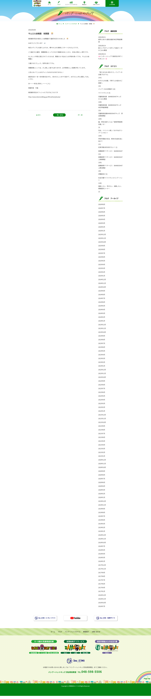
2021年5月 (101, 441)
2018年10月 (102, 542)
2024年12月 (102, 279)
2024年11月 (102, 283)
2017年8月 (101, 576)
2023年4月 (101, 355)
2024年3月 (101, 313)
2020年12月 (102, 460)
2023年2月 (101, 362)
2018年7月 (101, 546)
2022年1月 (101, 411)
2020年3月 (101, 490)
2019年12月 (102, 501)
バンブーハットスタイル (71, 4)
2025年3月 (101, 268)
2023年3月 (101, 358)
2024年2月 (101, 317)
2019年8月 (101, 512)
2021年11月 (102, 418)
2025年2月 (101, 272)
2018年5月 (101, 550)
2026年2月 (101, 227)
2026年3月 (101, 223)
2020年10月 (102, 467)
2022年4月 (101, 400)
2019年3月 (101, 524)
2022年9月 (101, 381)
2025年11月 (102, 238)
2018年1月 (101, 561)
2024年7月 (101, 298)
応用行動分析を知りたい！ (106, 147)
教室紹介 (84, 4)
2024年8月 (101, 294)
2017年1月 (101, 591)
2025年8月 (101, 249)
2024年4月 (101, 309)
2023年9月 (101, 336)
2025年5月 (101, 261)
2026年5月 (101, 216)
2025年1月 (101, 276)
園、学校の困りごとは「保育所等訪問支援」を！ (110, 123)
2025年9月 (101, 246)
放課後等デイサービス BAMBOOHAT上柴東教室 (110, 158)
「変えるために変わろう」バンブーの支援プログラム (110, 73)
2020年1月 (101, 497)
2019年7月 (101, 516)
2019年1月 (101, 531)
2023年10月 (102, 332)
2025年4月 (101, 264)
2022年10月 (102, 377)
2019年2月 (101, 527)
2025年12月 (102, 234)
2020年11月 (102, 463)
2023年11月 (102, 328)
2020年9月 (101, 471)
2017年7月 (101, 580)
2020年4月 (101, 486)
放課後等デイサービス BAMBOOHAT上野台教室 (110, 166)
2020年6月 (101, 482)
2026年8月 (101, 204)
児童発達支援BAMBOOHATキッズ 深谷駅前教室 (110, 114)
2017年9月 (101, 572)
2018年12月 (102, 535)
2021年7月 (101, 433)
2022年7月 (101, 388)
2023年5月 (101, 351)
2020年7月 (101, 479)
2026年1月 (101, 231)
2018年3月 (101, 557)
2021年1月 (101, 456)
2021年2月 (101, 452)
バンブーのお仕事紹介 (105, 89)
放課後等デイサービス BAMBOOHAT (110, 151)
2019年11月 (102, 505)
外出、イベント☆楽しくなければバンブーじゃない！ (110, 131)
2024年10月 (102, 287)
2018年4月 (101, 554)
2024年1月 (101, 321)
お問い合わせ (96, 4)
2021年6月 (101, 437)
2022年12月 (102, 370)
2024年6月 (101, 302)
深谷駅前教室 (34, 653)
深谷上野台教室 (54, 653)
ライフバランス (103, 93)
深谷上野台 (85, 653)
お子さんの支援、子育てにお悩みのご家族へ (110, 82)
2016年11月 (102, 599)
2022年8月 (101, 385)
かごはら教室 (44, 653)
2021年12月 (102, 415)
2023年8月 (101, 340)
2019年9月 (101, 509)
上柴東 (75, 653)
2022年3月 (101, 403)
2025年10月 (102, 242)
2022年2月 (101, 407)
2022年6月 (101, 392)
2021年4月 (101, 445)
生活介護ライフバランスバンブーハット (110, 179)
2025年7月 (101, 253)
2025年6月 (101, 257)
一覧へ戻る (59, 115)
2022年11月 (102, 373)
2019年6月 (101, 520)
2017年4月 (101, 587)
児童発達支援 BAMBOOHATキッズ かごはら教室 (110, 97)
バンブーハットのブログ (71, 23)
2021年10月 (102, 422)
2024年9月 (101, 291)
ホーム (49, 4)
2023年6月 (101, 347)
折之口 (65, 653)
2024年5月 (101, 306)
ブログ (58, 4)
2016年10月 (102, 603)
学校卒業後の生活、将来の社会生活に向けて (110, 140)
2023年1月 (101, 366)
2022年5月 (101, 396)
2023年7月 (101, 343)
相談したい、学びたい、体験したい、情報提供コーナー (110, 187)
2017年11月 (102, 569)
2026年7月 (101, 208)
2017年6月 (101, 584)
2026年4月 (101, 219)
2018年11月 (102, 539)
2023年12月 (102, 325)
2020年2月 (101, 494)
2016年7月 (101, 606)
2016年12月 (102, 595)
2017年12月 (102, 565)
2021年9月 (101, 426)
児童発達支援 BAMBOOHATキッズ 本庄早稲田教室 (110, 106)
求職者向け (101, 174)
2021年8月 (101, 430)
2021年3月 (101, 449)
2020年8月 (101, 475)
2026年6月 (101, 212)
